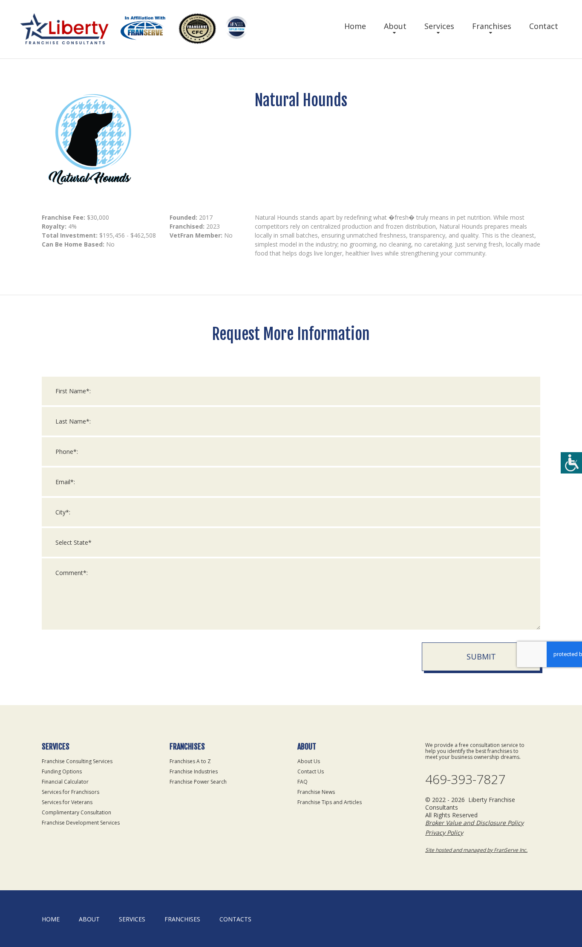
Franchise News (316, 792)
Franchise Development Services (81, 822)
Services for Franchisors (70, 792)
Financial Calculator (65, 781)
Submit (481, 656)
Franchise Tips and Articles (329, 802)
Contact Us (310, 771)
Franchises (491, 26)
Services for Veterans (67, 802)
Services (439, 26)
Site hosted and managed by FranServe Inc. (476, 850)
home (51, 919)
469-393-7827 (465, 779)
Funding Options (62, 771)
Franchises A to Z (190, 761)
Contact (543, 26)
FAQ (302, 781)
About (395, 26)
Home (355, 26)
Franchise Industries (194, 771)
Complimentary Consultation (76, 812)
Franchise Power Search (198, 781)
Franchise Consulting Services (77, 761)
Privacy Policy (444, 832)
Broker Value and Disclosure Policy (474, 823)
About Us (308, 761)
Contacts (235, 919)
